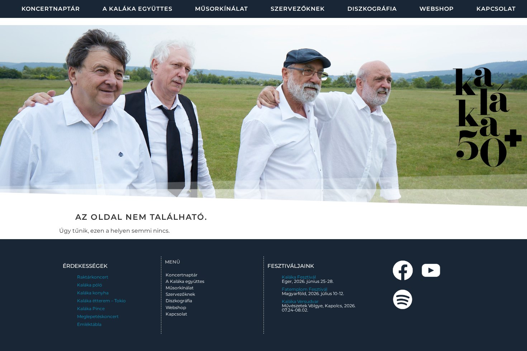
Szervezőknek (298, 8)
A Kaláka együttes (137, 8)
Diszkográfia (372, 8)
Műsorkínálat (221, 8)
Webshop (436, 8)
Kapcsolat (496, 8)
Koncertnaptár (51, 8)
